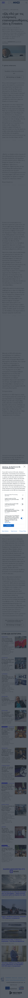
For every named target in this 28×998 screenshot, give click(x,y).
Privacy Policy (22, 531)
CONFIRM (8, 525)
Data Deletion (5, 531)
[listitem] (14, 495)
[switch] (22, 499)
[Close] (24, 467)
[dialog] (14, 499)
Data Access (14, 531)
